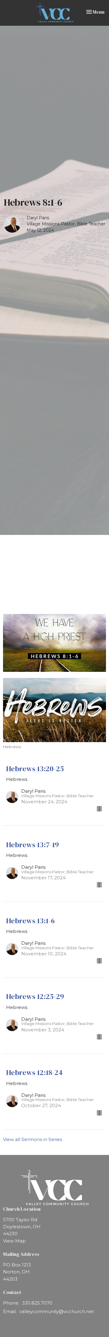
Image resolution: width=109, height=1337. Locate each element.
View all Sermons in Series (32, 1139)
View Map (14, 1241)
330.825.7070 (37, 1303)
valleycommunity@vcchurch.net (56, 1311)
